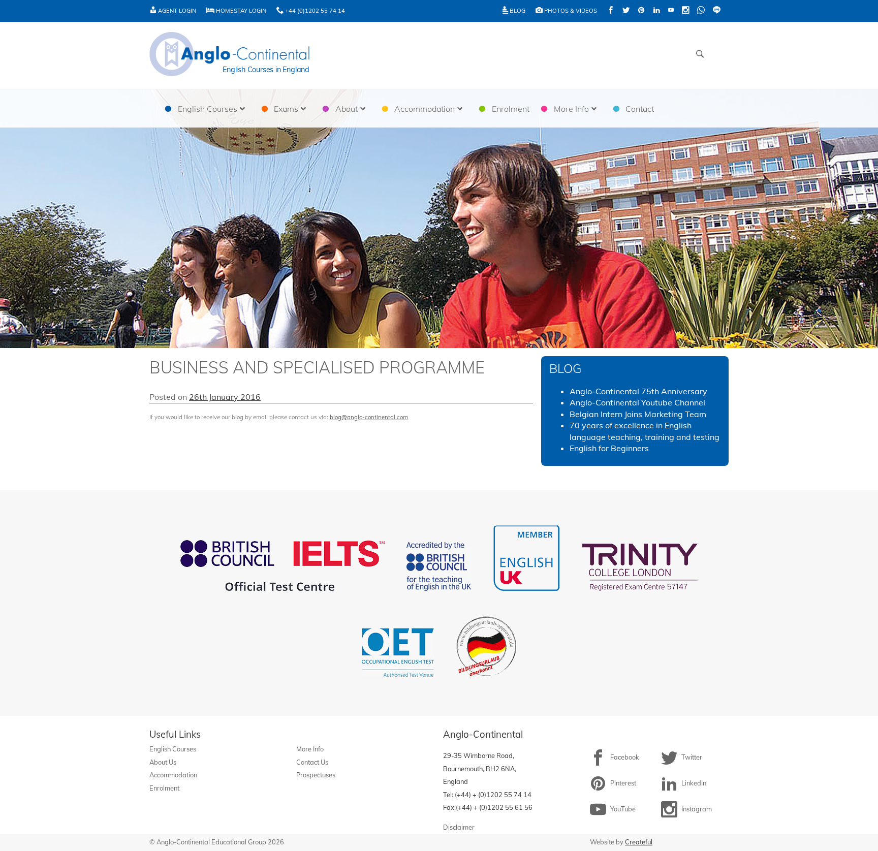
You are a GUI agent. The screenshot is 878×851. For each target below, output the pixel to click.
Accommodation (173, 775)
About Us (162, 762)
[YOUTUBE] (671, 11)
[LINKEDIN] (656, 11)
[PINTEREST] (641, 11)
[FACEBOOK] (610, 11)
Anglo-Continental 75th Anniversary (638, 391)
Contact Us (312, 762)
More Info (310, 749)
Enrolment (164, 788)
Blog (516, 10)
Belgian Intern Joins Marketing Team (638, 414)
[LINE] (716, 11)
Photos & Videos (570, 10)
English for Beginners (609, 448)
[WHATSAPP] (701, 11)
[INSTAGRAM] (685, 11)
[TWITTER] (626, 11)
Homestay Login (240, 10)
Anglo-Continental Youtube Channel (637, 402)
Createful (638, 842)
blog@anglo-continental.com (369, 417)
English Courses (172, 749)
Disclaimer (459, 827)
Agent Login (176, 10)
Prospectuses (315, 775)
